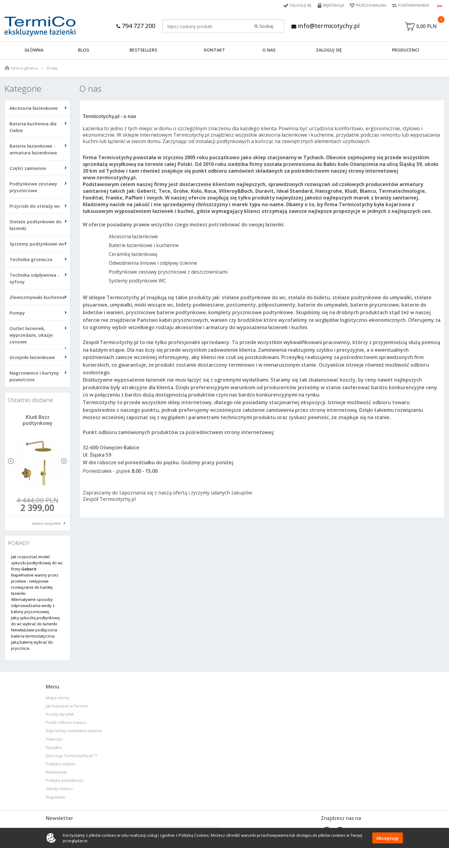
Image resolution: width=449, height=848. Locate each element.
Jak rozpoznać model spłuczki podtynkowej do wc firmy (37, 563)
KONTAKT (214, 50)
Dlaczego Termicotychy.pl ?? (71, 755)
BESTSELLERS (143, 50)
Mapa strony (57, 697)
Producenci (405, 50)
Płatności (54, 739)
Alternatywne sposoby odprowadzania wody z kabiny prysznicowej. (33, 605)
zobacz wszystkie (46, 523)
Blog (83, 50)
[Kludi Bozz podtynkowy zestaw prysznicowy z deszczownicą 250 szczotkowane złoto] (37, 461)
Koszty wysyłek (60, 714)
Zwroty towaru (59, 788)
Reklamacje (56, 772)
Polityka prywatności (65, 780)
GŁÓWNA (33, 50)
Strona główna (24, 68)
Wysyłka (53, 747)
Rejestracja (333, 5)
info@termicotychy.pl (328, 26)
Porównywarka (413, 5)
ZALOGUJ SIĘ (329, 50)
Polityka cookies (61, 764)
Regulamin (55, 797)
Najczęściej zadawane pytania (74, 730)
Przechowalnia (371, 5)
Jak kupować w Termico (67, 706)
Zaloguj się (301, 5)
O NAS (269, 50)
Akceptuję (387, 838)
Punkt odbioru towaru (66, 722)
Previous (11, 461)
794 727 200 (137, 26)
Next (64, 461)
